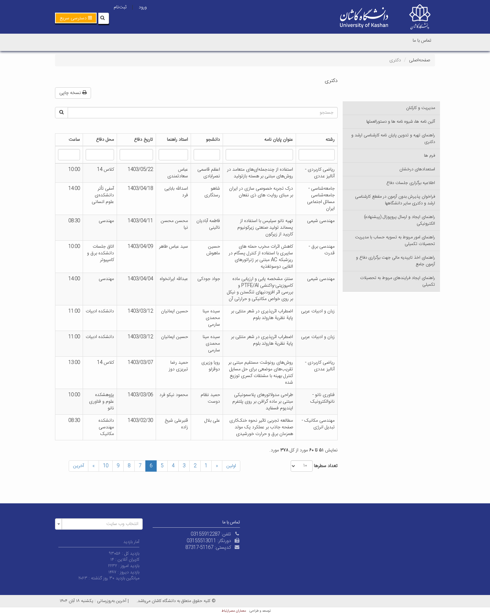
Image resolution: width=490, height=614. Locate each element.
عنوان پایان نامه (278, 140)
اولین (231, 466)
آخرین (78, 466)
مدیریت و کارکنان (420, 108)
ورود (143, 7)
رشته (330, 140)
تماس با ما (422, 41)
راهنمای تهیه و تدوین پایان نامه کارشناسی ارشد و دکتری (393, 139)
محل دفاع (105, 140)
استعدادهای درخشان (417, 169)
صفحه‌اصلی (419, 60)
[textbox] (100, 524)
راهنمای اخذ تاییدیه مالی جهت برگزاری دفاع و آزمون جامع (395, 261)
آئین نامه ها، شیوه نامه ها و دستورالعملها (400, 121)
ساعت (74, 140)
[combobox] (99, 524)
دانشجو (213, 140)
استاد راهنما (177, 140)
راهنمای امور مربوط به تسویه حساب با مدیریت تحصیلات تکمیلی (395, 241)
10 (105, 466)
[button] (76, 18)
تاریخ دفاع (143, 140)
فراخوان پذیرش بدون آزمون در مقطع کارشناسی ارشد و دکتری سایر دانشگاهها (395, 200)
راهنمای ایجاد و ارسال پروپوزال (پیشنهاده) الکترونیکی (399, 220)
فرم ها (429, 155)
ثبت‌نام (120, 7)
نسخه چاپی (70, 93)
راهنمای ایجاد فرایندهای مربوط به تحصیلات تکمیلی (397, 281)
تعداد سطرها (326, 466)
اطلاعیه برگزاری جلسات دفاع (410, 183)
